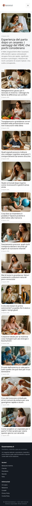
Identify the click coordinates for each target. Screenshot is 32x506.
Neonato (4, 474)
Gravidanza (5, 471)
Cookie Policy (6, 496)
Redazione (5, 487)
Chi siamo (5, 485)
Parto (3, 476)
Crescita (4, 468)
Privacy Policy (6, 493)
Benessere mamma (7, 465)
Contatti (4, 490)
